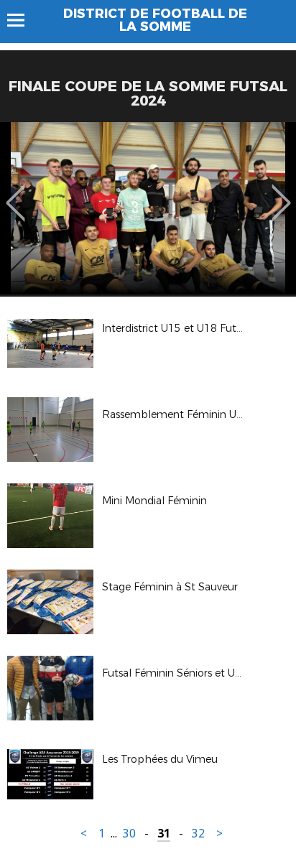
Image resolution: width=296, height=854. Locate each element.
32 (198, 833)
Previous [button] (15, 192)
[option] (148, 208)
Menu (22, 20)
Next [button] (281, 192)
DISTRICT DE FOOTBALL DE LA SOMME (155, 20)
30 (129, 833)
